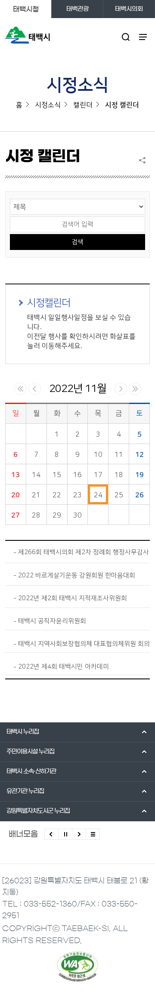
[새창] (77, 966)
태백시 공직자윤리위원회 (52, 621)
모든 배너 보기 (93, 834)
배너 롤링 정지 (65, 834)
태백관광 (77, 9)
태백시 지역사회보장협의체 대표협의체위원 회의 (84, 644)
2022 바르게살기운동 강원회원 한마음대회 (76, 575)
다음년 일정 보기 (135, 388)
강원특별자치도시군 (38, 811)
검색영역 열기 (125, 36)
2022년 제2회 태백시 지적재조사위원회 (72, 598)
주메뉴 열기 (142, 36)
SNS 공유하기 (144, 160)
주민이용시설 (30, 752)
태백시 (22, 732)
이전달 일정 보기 (34, 388)
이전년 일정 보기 (20, 388)
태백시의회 (129, 9)
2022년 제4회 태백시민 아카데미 (63, 666)
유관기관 (25, 791)
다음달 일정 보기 (121, 388)
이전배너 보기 (51, 834)
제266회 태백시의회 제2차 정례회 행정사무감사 (83, 552)
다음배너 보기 (79, 834)
